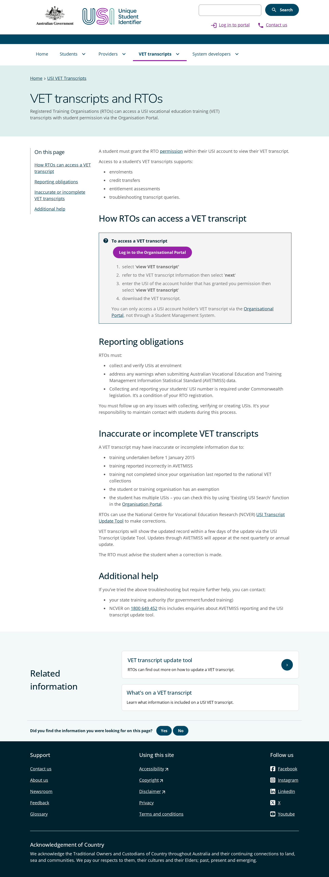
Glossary (39, 814)
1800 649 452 (144, 608)
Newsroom (41, 791)
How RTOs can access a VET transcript (62, 168)
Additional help (49, 209)
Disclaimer (152, 791)
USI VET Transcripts (66, 78)
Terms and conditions (161, 814)
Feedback (39, 803)
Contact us (272, 25)
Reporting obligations (56, 182)
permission (171, 151)
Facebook (287, 769)
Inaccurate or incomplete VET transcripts (59, 195)
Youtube (286, 814)
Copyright (151, 780)
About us (39, 780)
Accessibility (154, 769)
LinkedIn (286, 791)
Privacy (146, 803)
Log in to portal (230, 25)
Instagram (288, 780)
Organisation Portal (142, 504)
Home (36, 78)
